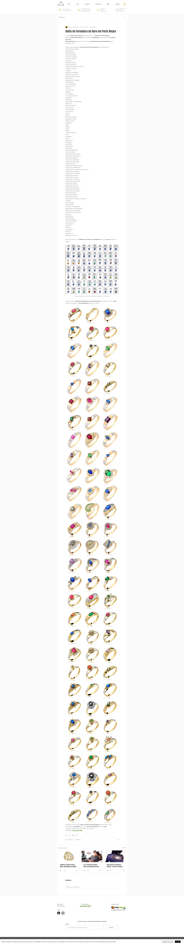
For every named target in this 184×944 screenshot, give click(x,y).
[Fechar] (182, 942)
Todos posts (61, 17)
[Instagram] (63, 913)
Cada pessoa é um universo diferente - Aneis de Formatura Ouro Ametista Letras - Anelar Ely (115, 866)
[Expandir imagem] (74, 314)
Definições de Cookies (168, 941)
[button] (124, 4)
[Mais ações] (118, 27)
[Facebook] (59, 913)
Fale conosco (61, 906)
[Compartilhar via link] (76, 835)
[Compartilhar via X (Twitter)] (69, 835)
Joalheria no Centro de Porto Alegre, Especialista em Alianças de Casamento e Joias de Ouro (68, 866)
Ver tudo (124, 847)
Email (66, 924)
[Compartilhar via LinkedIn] (73, 835)
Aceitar (177, 941)
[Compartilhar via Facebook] (66, 835)
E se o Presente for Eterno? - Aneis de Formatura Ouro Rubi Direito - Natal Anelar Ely (91, 866)
